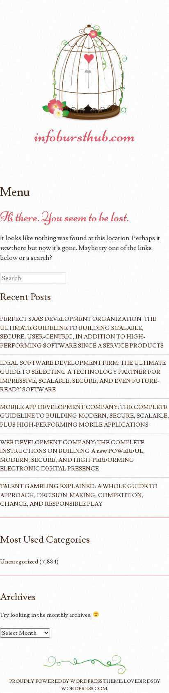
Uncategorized (19, 562)
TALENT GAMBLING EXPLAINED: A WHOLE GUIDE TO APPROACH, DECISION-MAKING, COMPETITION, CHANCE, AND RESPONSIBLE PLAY (79, 495)
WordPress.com (84, 689)
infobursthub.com (84, 136)
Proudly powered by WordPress (55, 681)
